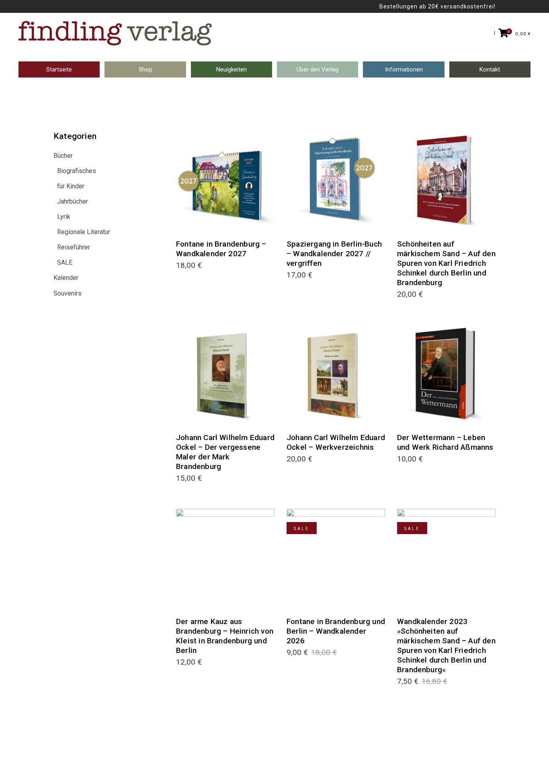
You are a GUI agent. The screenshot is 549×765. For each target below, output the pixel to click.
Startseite (59, 69)
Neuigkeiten (231, 69)
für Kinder (70, 186)
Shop (145, 69)
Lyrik (63, 216)
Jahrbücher (72, 201)
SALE (64, 262)
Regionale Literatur (83, 232)
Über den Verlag (317, 69)
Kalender (65, 278)
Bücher (63, 155)
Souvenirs (67, 293)
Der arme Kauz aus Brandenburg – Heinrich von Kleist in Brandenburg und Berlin (224, 636)
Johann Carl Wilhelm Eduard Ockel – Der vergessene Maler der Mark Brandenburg (225, 452)
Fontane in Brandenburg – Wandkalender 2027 (221, 248)
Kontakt (489, 69)
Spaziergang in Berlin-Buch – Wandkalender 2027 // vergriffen (334, 253)
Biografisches (76, 171)
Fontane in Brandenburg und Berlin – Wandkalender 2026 (336, 631)
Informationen (404, 69)
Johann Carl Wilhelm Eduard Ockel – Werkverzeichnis (336, 442)
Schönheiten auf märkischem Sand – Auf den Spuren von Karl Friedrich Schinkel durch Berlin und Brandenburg (446, 263)
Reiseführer (73, 247)
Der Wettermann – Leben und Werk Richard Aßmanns (445, 442)
